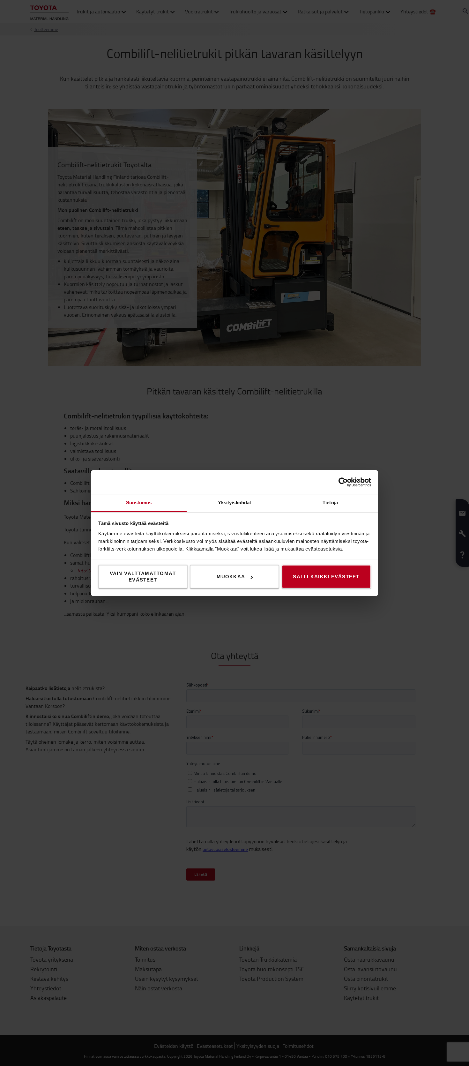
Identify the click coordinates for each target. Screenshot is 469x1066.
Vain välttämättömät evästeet (143, 576)
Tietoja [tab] (330, 502)
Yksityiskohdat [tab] (234, 502)
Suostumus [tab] (139, 502)
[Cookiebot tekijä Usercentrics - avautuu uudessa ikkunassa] (343, 482)
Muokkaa (231, 576)
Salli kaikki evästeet (326, 576)
